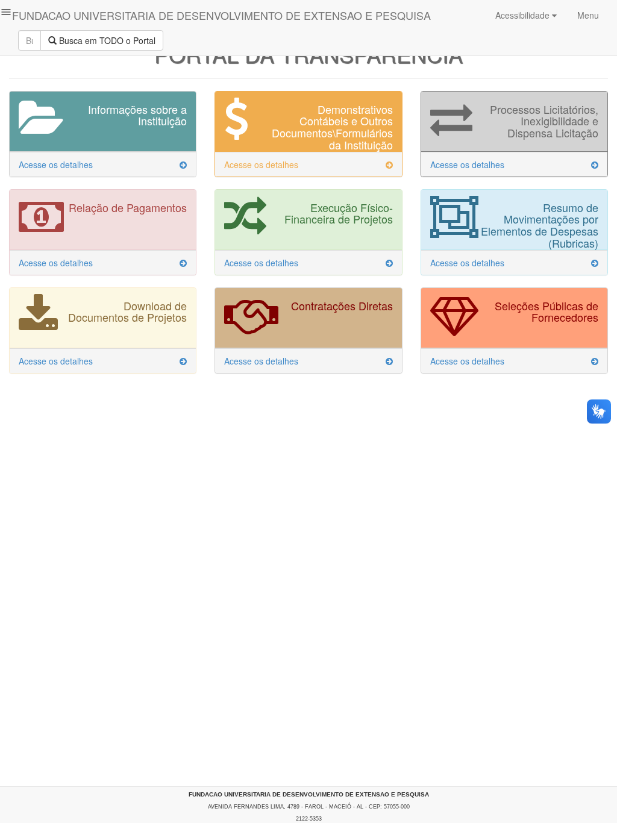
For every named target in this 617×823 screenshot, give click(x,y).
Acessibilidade (523, 15)
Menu (587, 15)
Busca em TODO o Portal (106, 40)
